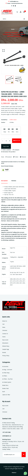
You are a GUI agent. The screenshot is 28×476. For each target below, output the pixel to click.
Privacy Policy (5, 355)
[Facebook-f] (11, 5)
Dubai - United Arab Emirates (14, 3)
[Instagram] (16, 5)
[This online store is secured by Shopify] (5, 170)
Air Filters (4, 376)
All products (5, 343)
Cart (3, 324)
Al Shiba (12, 122)
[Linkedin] (15, 5)
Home (12, 29)
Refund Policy (5, 346)
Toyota (12, 261)
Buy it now (6, 146)
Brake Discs (5, 385)
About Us (4, 321)
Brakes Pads (5, 388)
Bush (3, 391)
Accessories (5, 366)
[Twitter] (13, 5)
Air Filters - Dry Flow (7, 379)
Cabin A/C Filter (6, 394)
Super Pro (12, 248)
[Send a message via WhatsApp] (25, 473)
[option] (14, 61)
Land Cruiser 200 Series (16, 266)
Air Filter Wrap (5, 372)
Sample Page (5, 349)
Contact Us (5, 333)
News (3, 327)
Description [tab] (4, 180)
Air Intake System (6, 382)
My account (5, 340)
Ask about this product (9, 151)
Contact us (15, 161)
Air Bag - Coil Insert (7, 369)
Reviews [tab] (14, 180)
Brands (4, 352)
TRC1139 (12, 252)
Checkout (4, 330)
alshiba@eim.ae (14, 1)
